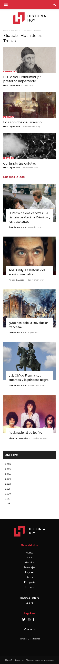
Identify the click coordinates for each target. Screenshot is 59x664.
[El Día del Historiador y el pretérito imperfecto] (29, 60)
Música (29, 552)
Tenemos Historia (29, 597)
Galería (29, 602)
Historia (8, 158)
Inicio (5, 30)
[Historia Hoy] (29, 18)
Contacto (29, 629)
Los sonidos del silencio (22, 122)
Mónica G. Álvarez (17, 280)
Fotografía (29, 582)
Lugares (29, 572)
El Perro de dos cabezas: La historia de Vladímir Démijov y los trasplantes (29, 217)
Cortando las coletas (19, 163)
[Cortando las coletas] (29, 146)
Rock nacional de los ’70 (25, 432)
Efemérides (10, 72)
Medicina (8, 117)
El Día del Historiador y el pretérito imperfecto (22, 79)
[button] (5, 4)
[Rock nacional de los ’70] (29, 414)
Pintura (29, 557)
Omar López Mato (11, 85)
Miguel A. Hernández (18, 438)
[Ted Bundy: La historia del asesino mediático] (29, 256)
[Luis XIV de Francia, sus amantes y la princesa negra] (29, 361)
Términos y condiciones (29, 639)
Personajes (29, 567)
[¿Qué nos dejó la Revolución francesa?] (29, 308)
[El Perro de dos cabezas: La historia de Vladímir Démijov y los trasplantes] (29, 203)
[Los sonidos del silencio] (29, 105)
